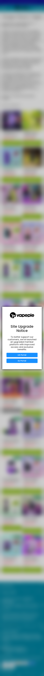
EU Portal (22, 360)
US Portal (22, 355)
